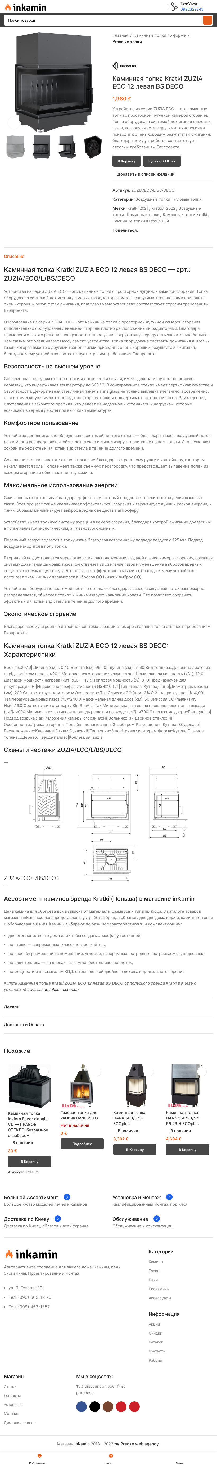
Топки (154, 1270)
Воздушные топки (152, 199)
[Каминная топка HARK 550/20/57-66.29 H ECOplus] (187, 1085)
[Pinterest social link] (153, 230)
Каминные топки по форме (160, 35)
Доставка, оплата (20, 1422)
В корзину (126, 161)
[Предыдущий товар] (115, 53)
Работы (155, 1360)
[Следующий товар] (128, 53)
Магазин (11, 1413)
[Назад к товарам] (122, 53)
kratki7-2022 (163, 208)
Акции (154, 1324)
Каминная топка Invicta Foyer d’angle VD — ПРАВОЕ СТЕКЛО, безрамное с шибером (28, 1124)
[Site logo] (25, 6)
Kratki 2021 (138, 208)
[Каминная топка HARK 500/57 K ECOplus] (134, 1085)
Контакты (157, 1351)
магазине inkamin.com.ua (54, 989)
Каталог (156, 1342)
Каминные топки (143, 214)
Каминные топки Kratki (185, 214)
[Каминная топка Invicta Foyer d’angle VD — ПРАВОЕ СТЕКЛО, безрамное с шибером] (29, 1086)
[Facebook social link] (141, 230)
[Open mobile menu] (211, 6)
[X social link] (147, 230)
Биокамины (159, 1289)
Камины (156, 1261)
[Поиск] (207, 20)
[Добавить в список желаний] (43, 1071)
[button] (9, 82)
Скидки (155, 1333)
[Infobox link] (186, 6)
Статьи (10, 1386)
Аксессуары (160, 1298)
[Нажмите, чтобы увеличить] (14, 123)
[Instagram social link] (108, 1406)
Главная (120, 35)
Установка (13, 1404)
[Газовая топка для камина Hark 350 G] (82, 1085)
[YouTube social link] (121, 1406)
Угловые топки (127, 41)
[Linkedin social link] (159, 230)
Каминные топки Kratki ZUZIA (140, 220)
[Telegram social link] (165, 230)
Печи (153, 1280)
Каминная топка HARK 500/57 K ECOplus (129, 1118)
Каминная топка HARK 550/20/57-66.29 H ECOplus (183, 1118)
